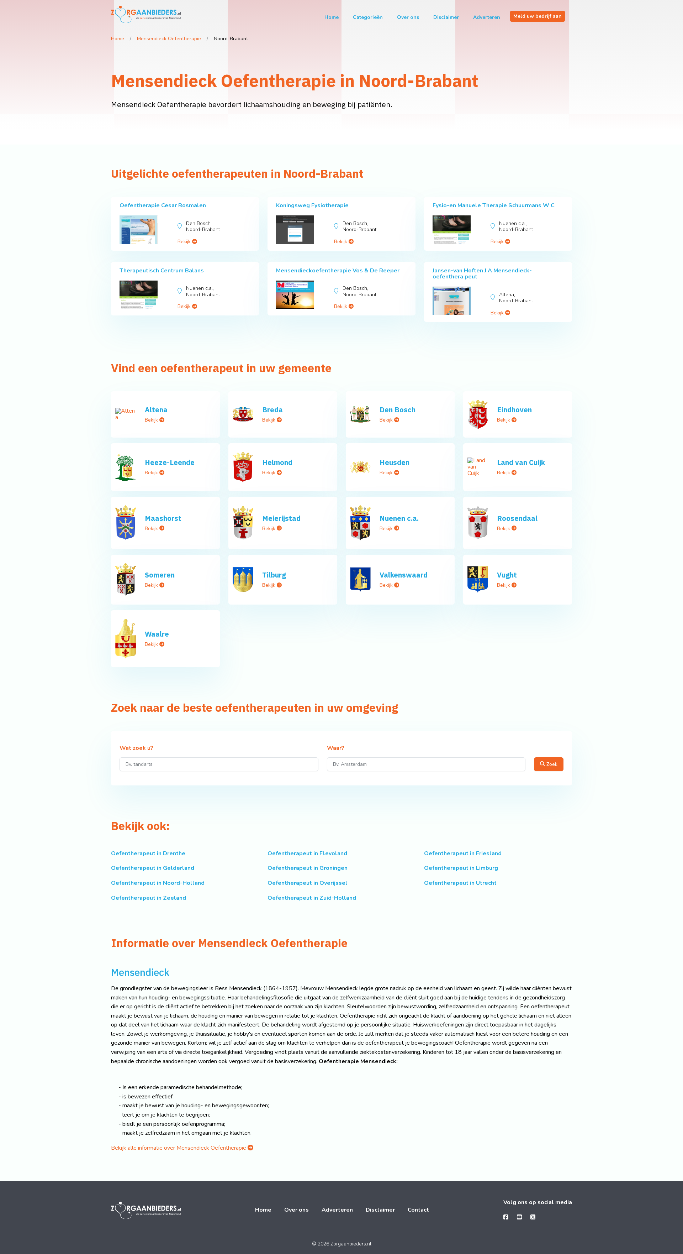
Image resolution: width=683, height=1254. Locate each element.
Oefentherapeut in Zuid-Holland (312, 898)
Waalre (157, 634)
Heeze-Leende (170, 462)
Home (331, 17)
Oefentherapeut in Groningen (308, 868)
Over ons (408, 17)
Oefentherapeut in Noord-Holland (158, 883)
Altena (156, 409)
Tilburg (274, 575)
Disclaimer (446, 17)
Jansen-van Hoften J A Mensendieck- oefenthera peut (482, 274)
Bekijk (185, 241)
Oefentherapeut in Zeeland (148, 898)
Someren (160, 575)
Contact (418, 1210)
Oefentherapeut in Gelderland (152, 868)
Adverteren (486, 17)
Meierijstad (281, 518)
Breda (272, 409)
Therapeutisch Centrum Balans (162, 271)
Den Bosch (397, 409)
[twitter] (532, 1217)
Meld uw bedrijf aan (537, 16)
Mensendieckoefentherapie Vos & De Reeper (337, 271)
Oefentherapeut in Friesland (463, 853)
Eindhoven (514, 409)
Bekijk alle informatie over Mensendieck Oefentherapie (179, 1148)
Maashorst (163, 518)
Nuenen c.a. (399, 518)
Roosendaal (517, 518)
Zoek (551, 764)
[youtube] (519, 1217)
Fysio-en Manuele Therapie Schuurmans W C (494, 205)
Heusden (394, 462)
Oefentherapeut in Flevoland (307, 853)
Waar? (335, 748)
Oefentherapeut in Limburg (461, 868)
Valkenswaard (404, 575)
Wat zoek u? (136, 748)
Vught (507, 575)
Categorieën (368, 17)
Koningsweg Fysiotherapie (312, 205)
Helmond (277, 462)
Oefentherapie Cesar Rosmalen (163, 205)
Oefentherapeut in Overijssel (308, 883)
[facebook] (505, 1217)
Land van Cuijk (521, 462)
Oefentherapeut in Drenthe (148, 853)
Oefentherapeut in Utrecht (460, 883)
